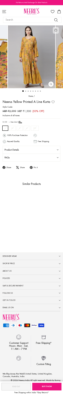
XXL (34, 128)
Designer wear (10, 256)
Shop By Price (9, 263)
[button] (7, 222)
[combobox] (32, 20)
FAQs (7, 158)
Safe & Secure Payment (13, 286)
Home (30, 96)
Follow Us (8, 293)
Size (10, 122)
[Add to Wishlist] (53, 102)
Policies (6, 278)
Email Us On (8, 307)
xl (27, 128)
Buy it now (47, 386)
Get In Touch (9, 300)
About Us (7, 271)
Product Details (12, 150)
